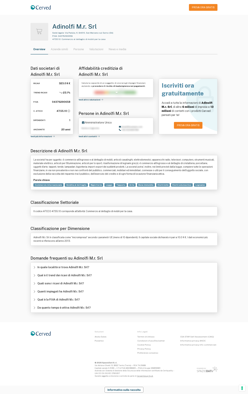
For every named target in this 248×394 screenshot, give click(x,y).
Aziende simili (59, 49)
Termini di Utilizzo (146, 337)
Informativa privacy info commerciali (198, 345)
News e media (117, 49)
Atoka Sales (100, 337)
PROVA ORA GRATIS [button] (203, 7)
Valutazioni (96, 49)
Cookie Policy (144, 345)
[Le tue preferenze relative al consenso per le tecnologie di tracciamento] (242, 388)
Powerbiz (99, 341)
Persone (78, 49)
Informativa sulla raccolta (124, 389)
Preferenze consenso (147, 353)
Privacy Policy (144, 349)
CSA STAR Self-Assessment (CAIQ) (197, 337)
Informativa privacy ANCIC (193, 341)
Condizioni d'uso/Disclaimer (151, 341)
